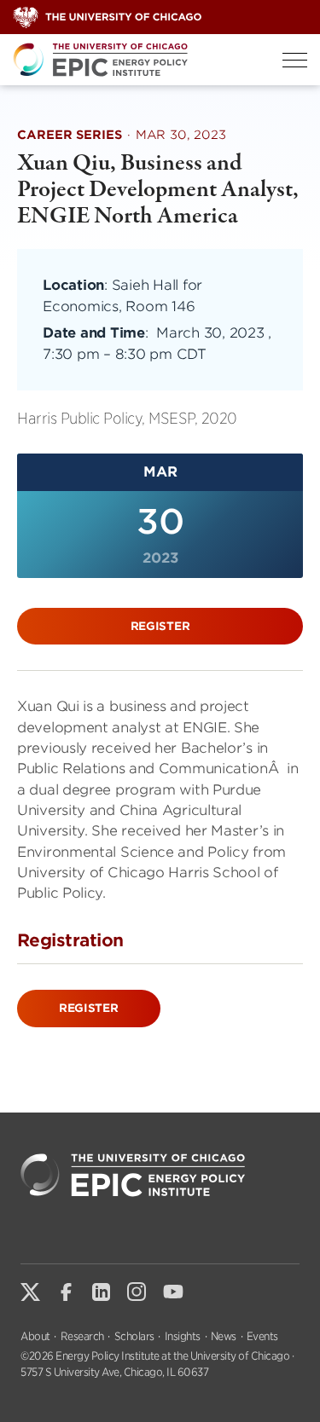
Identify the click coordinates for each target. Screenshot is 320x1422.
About (35, 1336)
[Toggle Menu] (294, 60)
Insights (183, 1336)
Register (160, 626)
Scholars (134, 1336)
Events (262, 1336)
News (223, 1336)
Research (82, 1336)
